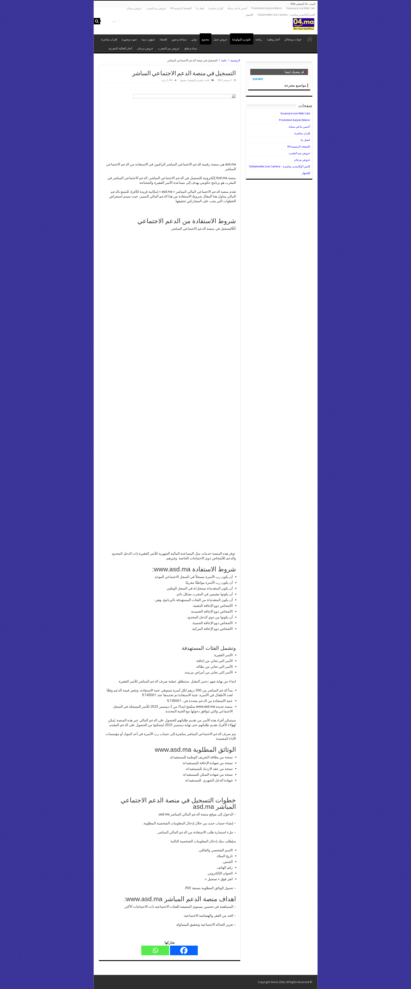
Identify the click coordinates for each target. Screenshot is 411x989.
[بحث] (97, 21)
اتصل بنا (200, 8)
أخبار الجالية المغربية (120, 48)
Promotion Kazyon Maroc (266, 8)
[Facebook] (184, 950)
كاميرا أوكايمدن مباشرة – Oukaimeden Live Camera (286, 14)
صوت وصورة (129, 39)
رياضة (258, 39)
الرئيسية (309, 38)
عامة (224, 60)
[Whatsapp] (155, 950)
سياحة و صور (179, 39)
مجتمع (205, 39)
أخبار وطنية (273, 39)
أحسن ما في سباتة (237, 8)
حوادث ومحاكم (293, 39)
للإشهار (249, 14)
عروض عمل (220, 39)
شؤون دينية (148, 39)
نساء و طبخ (190, 48)
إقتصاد (163, 39)
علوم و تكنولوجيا (241, 39)
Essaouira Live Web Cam (300, 8)
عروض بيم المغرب (156, 8)
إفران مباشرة (215, 8)
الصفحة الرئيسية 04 (181, 8)
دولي (194, 39)
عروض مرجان (134, 8)
